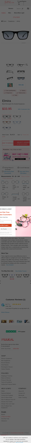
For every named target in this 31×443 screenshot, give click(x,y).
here (11, 234)
